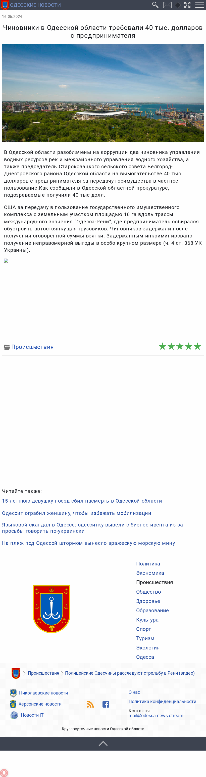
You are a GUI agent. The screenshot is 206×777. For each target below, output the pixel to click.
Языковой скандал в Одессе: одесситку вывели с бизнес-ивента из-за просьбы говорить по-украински (92, 528)
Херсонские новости (40, 704)
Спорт (143, 629)
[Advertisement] (103, 303)
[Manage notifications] (4, 773)
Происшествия (154, 582)
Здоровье (148, 601)
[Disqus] (103, 421)
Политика (148, 563)
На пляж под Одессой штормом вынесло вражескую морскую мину (88, 543)
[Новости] (15, 673)
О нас (134, 692)
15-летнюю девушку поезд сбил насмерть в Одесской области (82, 501)
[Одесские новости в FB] (105, 704)
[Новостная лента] (90, 704)
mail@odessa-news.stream (156, 716)
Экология (148, 647)
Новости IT (32, 715)
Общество (148, 591)
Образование (152, 610)
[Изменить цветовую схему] (177, 5)
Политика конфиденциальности (162, 702)
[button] (103, 744)
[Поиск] (155, 5)
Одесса (145, 657)
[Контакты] (168, 5)
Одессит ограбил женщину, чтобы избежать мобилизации (76, 513)
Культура (147, 619)
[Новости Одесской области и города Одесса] (51, 609)
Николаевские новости (43, 693)
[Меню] (199, 5)
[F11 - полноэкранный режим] (187, 5)
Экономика (150, 573)
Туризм (145, 638)
